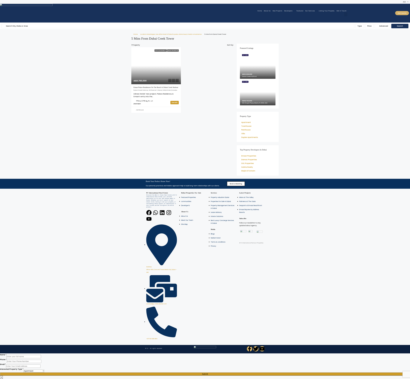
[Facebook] (149, 212)
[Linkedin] (162, 212)
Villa (243, 133)
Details (175, 102)
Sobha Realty (247, 167)
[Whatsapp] (155, 212)
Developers (288, 11)
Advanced (383, 26)
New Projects (277, 11)
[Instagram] (168, 212)
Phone (3, 359)
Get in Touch (341, 11)
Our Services (310, 11)
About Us (267, 11)
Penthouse (245, 130)
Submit (205, 374)
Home (260, 11)
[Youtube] (149, 219)
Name (3, 354)
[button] (236, 183)
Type (359, 26)
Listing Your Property (327, 11)
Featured (300, 11)
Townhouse (246, 126)
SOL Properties (247, 163)
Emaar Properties (248, 156)
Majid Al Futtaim (248, 171)
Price (369, 26)
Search (400, 26)
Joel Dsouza (140, 110)
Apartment (246, 122)
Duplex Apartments (249, 137)
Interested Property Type (11, 369)
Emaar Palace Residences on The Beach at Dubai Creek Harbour (155, 87)
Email (3, 364)
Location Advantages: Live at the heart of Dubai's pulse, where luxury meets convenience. (171, 34)
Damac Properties (249, 159)
